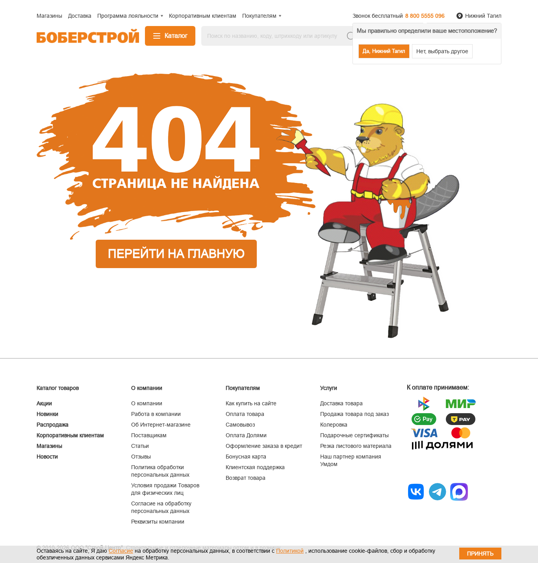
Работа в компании (156, 414)
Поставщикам (149, 435)
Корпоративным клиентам (70, 435)
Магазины (49, 446)
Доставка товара (341, 403)
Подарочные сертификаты (354, 435)
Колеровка (333, 424)
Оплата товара (245, 414)
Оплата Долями (246, 435)
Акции (44, 403)
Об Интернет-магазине (161, 424)
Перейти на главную (176, 253)
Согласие (121, 551)
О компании (146, 403)
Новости (47, 456)
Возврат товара (245, 478)
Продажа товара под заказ (354, 414)
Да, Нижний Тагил (384, 51)
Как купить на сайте (251, 403)
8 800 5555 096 (425, 16)
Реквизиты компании (157, 521)
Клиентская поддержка (255, 467)
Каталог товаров (58, 388)
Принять (480, 553)
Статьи (140, 446)
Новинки (47, 414)
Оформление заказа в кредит (264, 446)
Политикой (290, 551)
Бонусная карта (246, 456)
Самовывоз (240, 424)
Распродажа (53, 424)
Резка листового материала (355, 446)
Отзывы (141, 456)
